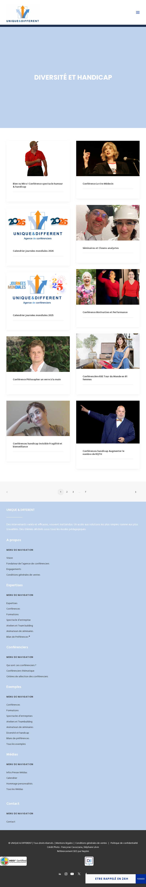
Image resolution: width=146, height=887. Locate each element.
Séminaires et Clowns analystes (101, 248)
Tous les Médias (14, 789)
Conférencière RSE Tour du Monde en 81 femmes (105, 378)
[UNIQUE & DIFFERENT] (22, 12)
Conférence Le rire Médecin (98, 184)
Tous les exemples (16, 744)
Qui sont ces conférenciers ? (21, 665)
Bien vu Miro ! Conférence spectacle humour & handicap (38, 185)
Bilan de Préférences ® (18, 637)
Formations (12, 614)
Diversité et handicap (17, 733)
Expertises (11, 603)
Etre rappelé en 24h (111, 879)
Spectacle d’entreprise (18, 620)
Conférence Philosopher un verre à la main (37, 380)
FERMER (141, 879)
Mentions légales (64, 843)
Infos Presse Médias (16, 772)
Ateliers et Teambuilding (19, 722)
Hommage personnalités (19, 784)
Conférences (13, 609)
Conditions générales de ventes (23, 575)
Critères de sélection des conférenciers (27, 676)
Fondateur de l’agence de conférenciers (27, 564)
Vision (9, 558)
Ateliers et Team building (19, 626)
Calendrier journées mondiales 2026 (33, 251)
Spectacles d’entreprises (19, 716)
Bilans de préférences (17, 738)
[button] (138, 12)
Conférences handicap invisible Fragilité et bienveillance (37, 445)
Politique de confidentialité (123, 843)
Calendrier (11, 778)
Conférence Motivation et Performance (105, 312)
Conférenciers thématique (20, 671)
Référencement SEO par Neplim (73, 851)
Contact (10, 822)
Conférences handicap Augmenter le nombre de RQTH (103, 452)
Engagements (13, 569)
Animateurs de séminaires (19, 631)
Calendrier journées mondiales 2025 (33, 315)
